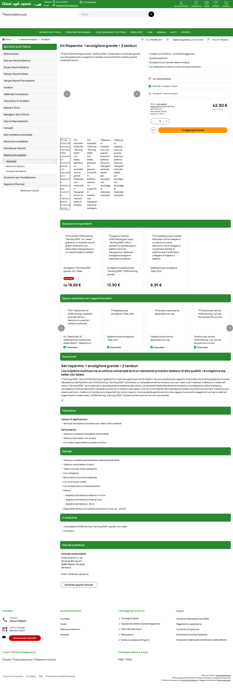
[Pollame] (75, 24)
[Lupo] (134, 24)
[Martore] (173, 24)
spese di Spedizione (223, 675)
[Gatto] (98, 24)
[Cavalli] (9, 24)
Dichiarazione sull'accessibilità (191, 634)
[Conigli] (109, 24)
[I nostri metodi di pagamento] (29, 659)
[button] (102, 57)
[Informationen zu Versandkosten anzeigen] (125, 659)
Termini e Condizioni (12, 676)
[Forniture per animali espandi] (93, 32)
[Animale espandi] (167, 32)
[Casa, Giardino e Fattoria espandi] (127, 32)
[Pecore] (51, 24)
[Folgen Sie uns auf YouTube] (4, 638)
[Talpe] (195, 24)
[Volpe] (148, 24)
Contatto (65, 618)
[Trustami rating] (204, 15)
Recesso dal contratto (24, 638)
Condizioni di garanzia (187, 629)
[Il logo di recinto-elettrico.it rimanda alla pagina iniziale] (40, 14)
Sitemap (64, 634)
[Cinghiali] (120, 24)
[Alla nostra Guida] (225, 15)
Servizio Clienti (17, 630)
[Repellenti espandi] (144, 32)
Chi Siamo (31, 676)
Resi (41, 676)
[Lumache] (216, 24)
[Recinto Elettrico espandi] (62, 32)
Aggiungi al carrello (194, 130)
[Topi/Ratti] (206, 24)
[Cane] (87, 24)
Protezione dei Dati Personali (60, 676)
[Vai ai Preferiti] (153, 130)
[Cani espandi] (154, 32)
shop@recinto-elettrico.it (67, 5)
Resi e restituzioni (224, 680)
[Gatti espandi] (178, 32)
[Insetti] (226, 24)
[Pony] (23, 24)
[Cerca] (151, 14)
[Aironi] (184, 24)
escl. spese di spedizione (162, 79)
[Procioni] (161, 24)
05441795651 (18, 621)
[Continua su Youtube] (215, 15)
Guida (63, 623)
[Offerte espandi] (192, 32)
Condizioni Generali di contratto (192, 618)
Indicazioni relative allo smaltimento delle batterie (201, 639)
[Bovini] (37, 24)
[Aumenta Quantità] (166, 121)
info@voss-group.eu (75, 574)
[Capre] (64, 24)
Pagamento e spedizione (188, 623)
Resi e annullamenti (70, 629)
